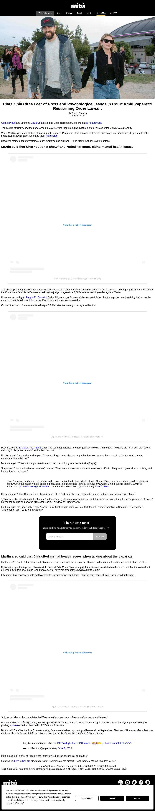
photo (15, 725)
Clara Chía (37, 123)
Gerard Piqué (8, 123)
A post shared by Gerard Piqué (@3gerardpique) (77, 278)
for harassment (93, 123)
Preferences (86, 798)
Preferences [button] (18, 803)
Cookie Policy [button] (16, 800)
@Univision (85, 743)
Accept (137, 798)
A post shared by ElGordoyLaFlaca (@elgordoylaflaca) (77, 437)
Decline (112, 798)
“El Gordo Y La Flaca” (29, 447)
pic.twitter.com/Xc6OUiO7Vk (117, 743)
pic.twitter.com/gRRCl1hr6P (34, 486)
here (16, 761)
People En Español (36, 297)
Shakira (26, 761)
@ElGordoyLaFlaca (67, 743)
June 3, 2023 (65, 748)
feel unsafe (52, 136)
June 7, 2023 (101, 486)
